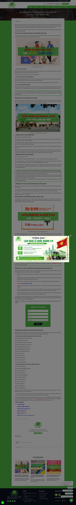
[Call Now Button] (2, 502)
